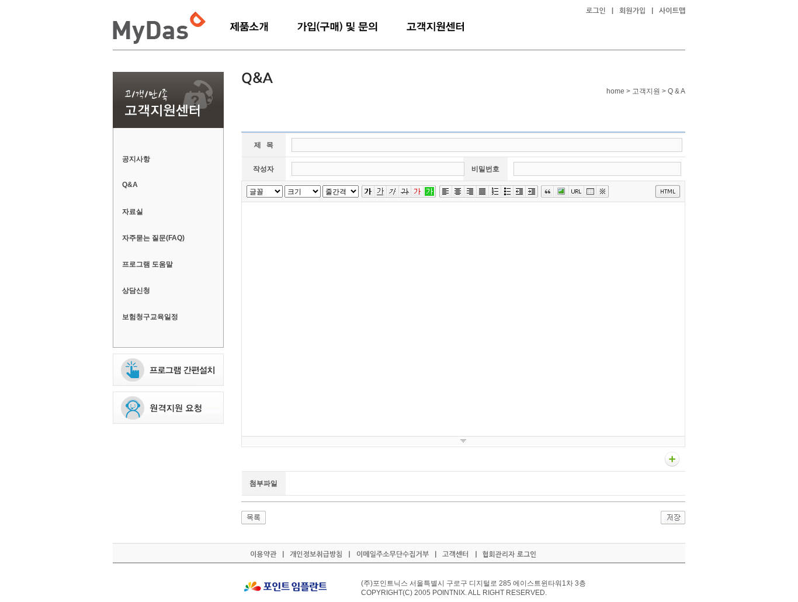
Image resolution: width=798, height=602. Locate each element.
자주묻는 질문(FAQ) (153, 238)
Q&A (130, 185)
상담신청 (136, 290)
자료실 (132, 211)
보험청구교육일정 (150, 317)
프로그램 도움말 (147, 264)
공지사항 (136, 159)
